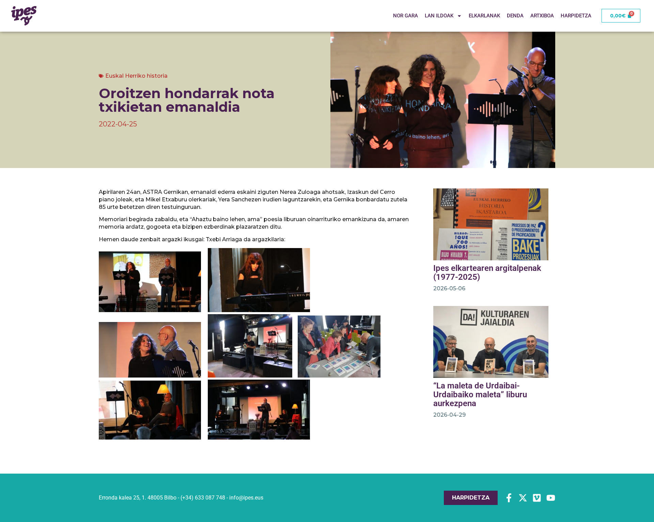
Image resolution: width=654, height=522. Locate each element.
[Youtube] (550, 497)
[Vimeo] (536, 497)
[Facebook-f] (508, 497)
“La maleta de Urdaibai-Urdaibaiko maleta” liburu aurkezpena (480, 394)
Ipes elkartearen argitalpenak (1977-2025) (487, 272)
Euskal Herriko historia (136, 76)
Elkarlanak (484, 15)
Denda (515, 15)
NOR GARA (405, 15)
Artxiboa (542, 15)
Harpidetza (576, 15)
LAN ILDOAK (439, 15)
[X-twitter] (522, 497)
